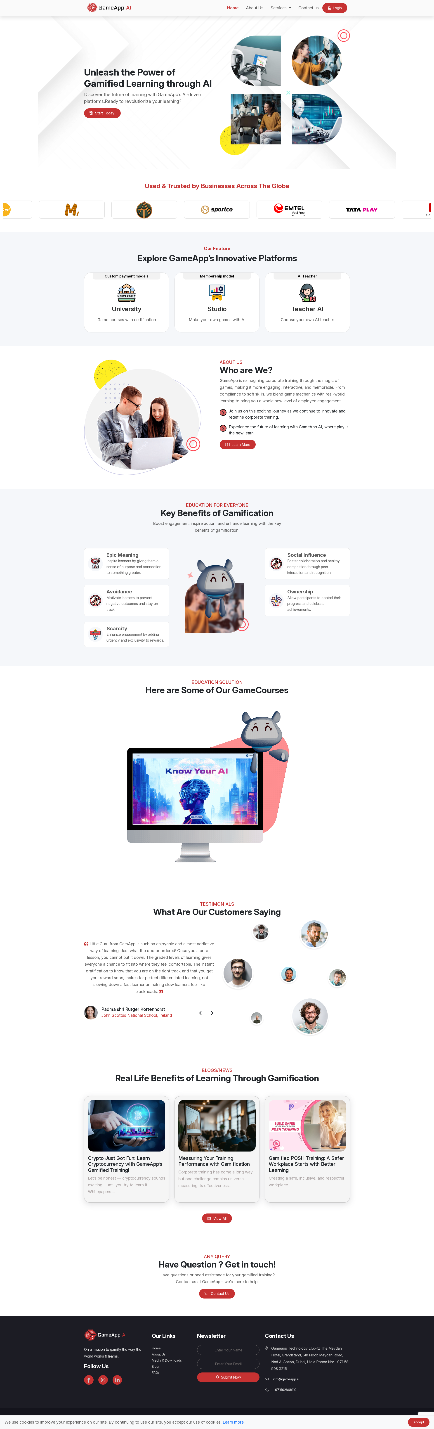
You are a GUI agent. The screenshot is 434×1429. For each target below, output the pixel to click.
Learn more (233, 1422)
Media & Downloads (167, 1360)
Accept (418, 1422)
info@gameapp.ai (286, 1379)
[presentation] (202, 1013)
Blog (155, 1366)
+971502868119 (284, 1390)
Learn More (240, 444)
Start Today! (104, 113)
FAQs (156, 1372)
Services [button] (279, 7)
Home (233, 7)
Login (337, 8)
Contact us (308, 7)
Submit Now (230, 1377)
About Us (254, 7)
